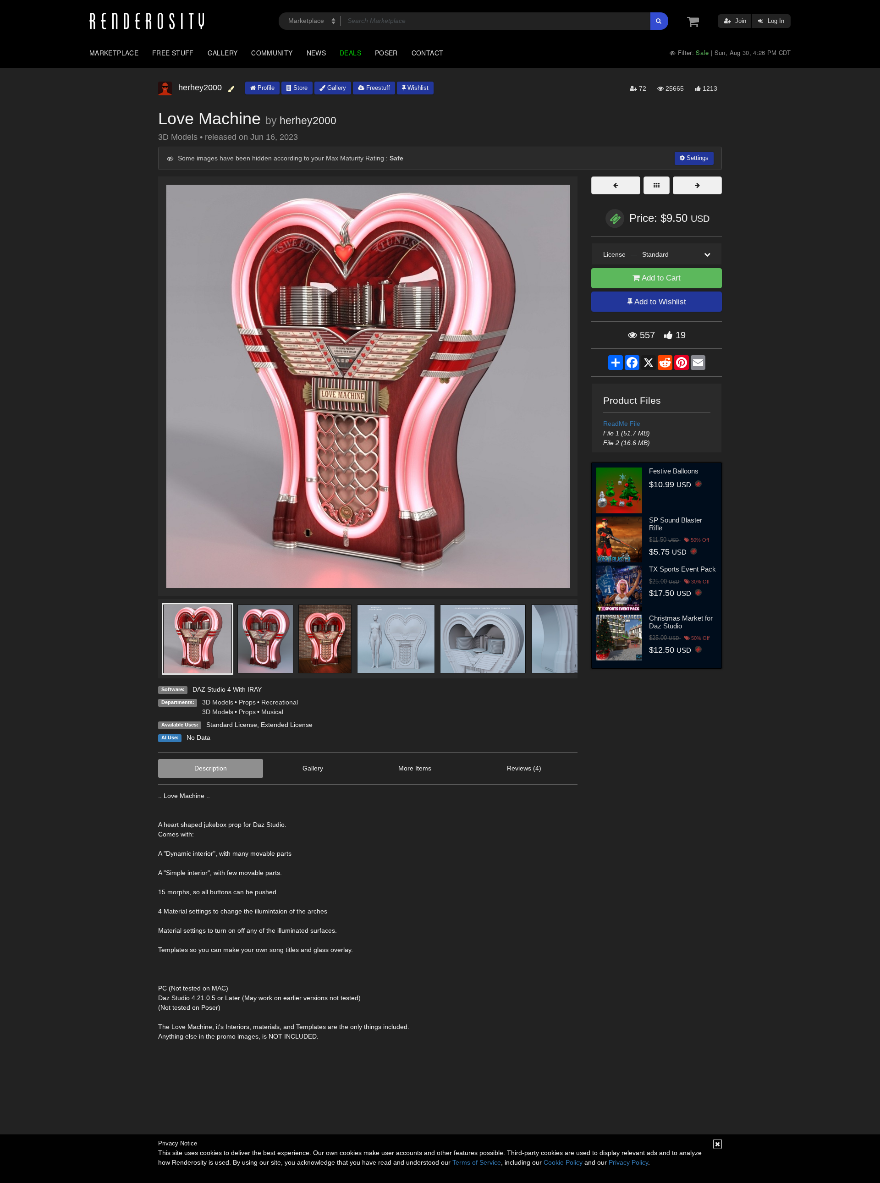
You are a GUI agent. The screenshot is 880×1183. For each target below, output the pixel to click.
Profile (265, 87)
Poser (386, 52)
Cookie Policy (563, 1162)
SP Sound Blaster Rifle (675, 524)
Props (247, 702)
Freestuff (377, 87)
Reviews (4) (524, 768)
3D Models (217, 702)
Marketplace (113, 52)
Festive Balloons (673, 471)
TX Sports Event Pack (682, 569)
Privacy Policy (628, 1162)
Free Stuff (173, 52)
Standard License (231, 724)
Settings (697, 157)
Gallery (223, 52)
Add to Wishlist (659, 301)
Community (271, 52)
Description (210, 768)
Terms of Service (476, 1162)
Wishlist (417, 87)
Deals (350, 52)
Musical (272, 711)
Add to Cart (660, 278)
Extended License (287, 724)
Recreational (279, 702)
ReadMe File (621, 423)
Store (300, 87)
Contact (428, 52)
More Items (414, 768)
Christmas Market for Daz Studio (681, 622)
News (316, 52)
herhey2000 (308, 121)
